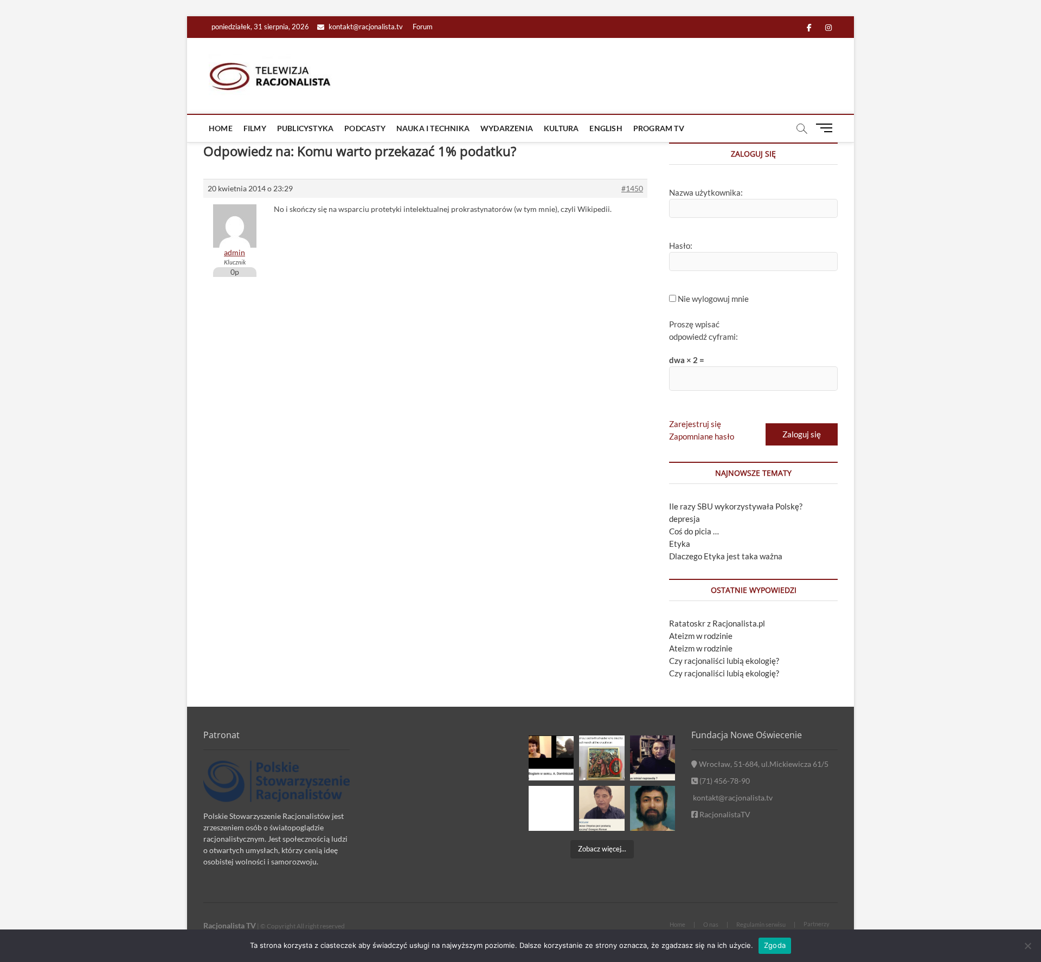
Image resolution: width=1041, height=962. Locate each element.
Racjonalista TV (229, 925)
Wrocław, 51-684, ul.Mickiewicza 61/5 (762, 764)
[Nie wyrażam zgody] (1027, 945)
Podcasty (364, 128)
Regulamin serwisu (761, 924)
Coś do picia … (694, 531)
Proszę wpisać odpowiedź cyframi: (703, 330)
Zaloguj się (801, 434)
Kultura (561, 128)
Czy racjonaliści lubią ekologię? (724, 661)
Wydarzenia (506, 128)
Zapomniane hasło (701, 436)
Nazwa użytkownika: (706, 192)
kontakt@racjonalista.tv (365, 26)
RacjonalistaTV (724, 814)
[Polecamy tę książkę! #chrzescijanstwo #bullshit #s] (551, 808)
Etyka (679, 543)
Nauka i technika (433, 128)
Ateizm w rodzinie (700, 636)
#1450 (632, 188)
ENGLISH (605, 128)
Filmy (254, 128)
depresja (684, 519)
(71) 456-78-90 (724, 780)
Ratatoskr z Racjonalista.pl (717, 623)
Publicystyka (305, 128)
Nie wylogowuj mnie (713, 299)
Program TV (658, 128)
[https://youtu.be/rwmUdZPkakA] (551, 757)
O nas (710, 924)
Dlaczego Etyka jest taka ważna (725, 556)
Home (221, 128)
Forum (423, 26)
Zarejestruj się (695, 424)
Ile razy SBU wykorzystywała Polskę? (735, 506)
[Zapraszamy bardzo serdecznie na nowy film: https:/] (601, 808)
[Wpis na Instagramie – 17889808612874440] (601, 757)
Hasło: (680, 245)
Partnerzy (817, 923)
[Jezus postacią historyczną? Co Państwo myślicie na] (652, 808)
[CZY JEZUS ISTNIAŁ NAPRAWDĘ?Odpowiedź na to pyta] (652, 757)
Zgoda (775, 945)
